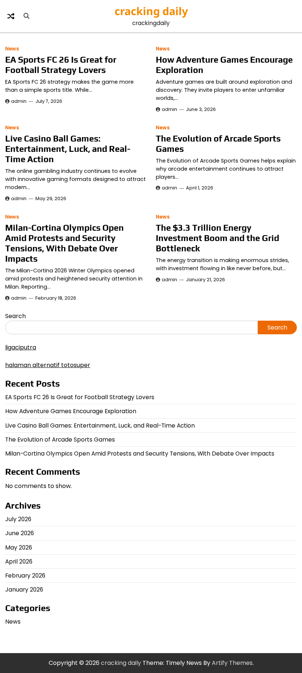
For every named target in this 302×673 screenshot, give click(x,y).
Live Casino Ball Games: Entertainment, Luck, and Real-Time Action (67, 148)
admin (19, 101)
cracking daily (151, 11)
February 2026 (25, 575)
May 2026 (18, 547)
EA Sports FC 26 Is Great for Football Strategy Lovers (60, 65)
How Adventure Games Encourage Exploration (70, 411)
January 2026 (24, 589)
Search (15, 316)
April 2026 (18, 561)
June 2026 (19, 533)
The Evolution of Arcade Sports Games (60, 439)
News (12, 48)
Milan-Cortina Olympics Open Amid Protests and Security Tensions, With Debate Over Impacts (64, 243)
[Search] (26, 16)
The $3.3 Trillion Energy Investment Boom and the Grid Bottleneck (217, 238)
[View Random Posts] (10, 16)
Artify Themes (232, 663)
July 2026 (18, 519)
